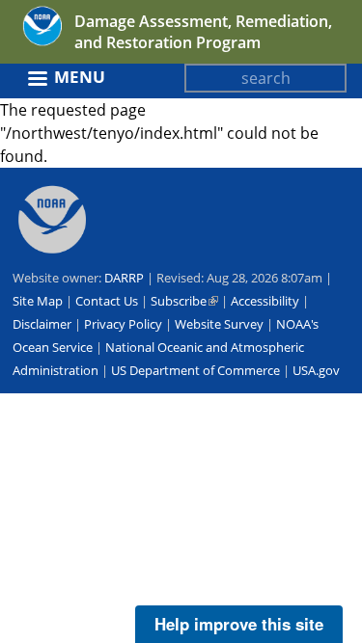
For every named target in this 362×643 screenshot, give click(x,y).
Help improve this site (238, 623)
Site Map (38, 300)
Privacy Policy (123, 324)
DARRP (124, 277)
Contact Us (106, 300)
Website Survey (219, 324)
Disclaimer (42, 324)
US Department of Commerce (195, 370)
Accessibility (265, 300)
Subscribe (184, 300)
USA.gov (316, 370)
